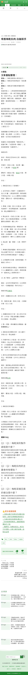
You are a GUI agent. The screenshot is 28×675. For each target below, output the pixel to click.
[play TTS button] (7, 67)
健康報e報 (15, 659)
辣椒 (14, 167)
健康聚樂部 (11, 666)
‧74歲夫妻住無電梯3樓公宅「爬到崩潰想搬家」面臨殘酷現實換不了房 (14, 521)
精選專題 (18, 666)
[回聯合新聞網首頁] (2, 2)
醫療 (19, 5)
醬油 (17, 173)
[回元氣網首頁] (6, 2)
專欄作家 (19, 669)
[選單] (26, 2)
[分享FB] (3, 8)
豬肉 (6, 539)
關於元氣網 (5, 666)
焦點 (2, 5)
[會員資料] (24, 2)
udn (2, 36)
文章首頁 (13, 669)
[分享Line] (10, 8)
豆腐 (9, 378)
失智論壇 (13, 5)
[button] (26, 5)
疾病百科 (24, 666)
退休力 (8, 669)
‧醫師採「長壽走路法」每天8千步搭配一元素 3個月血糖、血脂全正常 (13, 529)
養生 (7, 5)
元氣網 (5, 36)
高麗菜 (9, 291)
